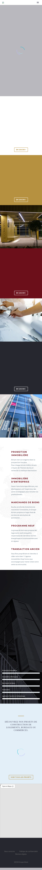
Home (26, 6)
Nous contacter (9, 851)
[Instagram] (24, 844)
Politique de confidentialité (28, 851)
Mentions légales (21, 854)
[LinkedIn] (21, 844)
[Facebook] (18, 844)
